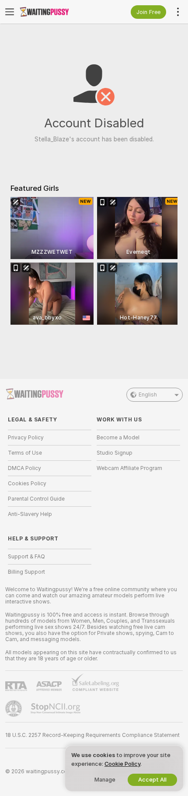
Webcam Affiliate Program (129, 468)
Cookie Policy (122, 764)
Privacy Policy (26, 438)
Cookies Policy (27, 483)
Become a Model (118, 438)
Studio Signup (114, 453)
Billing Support (26, 572)
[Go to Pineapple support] (14, 708)
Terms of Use (25, 453)
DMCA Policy (24, 468)
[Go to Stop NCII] (56, 708)
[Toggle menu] (9, 12)
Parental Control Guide (36, 499)
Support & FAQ (26, 557)
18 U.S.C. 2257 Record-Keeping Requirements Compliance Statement (92, 735)
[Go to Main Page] (56, 12)
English (148, 395)
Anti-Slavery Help (30, 514)
